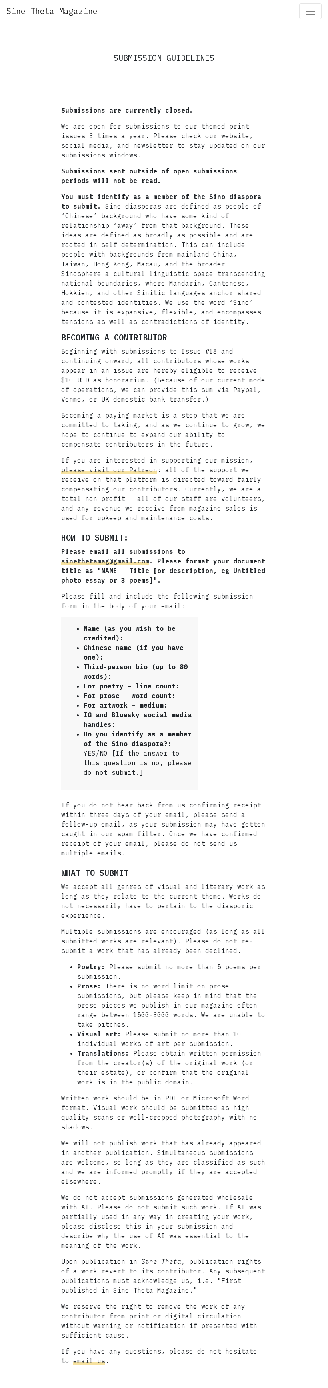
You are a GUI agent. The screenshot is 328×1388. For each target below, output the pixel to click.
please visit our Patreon (109, 470)
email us (89, 1361)
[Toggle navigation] (310, 11)
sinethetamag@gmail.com (105, 561)
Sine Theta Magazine (52, 11)
